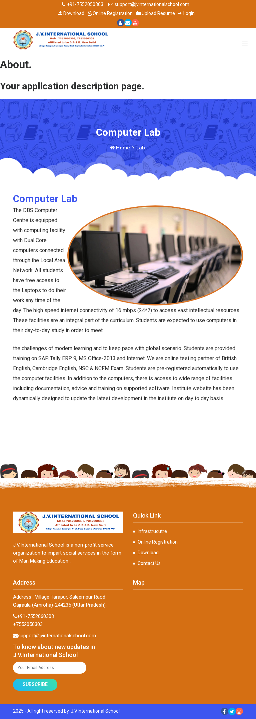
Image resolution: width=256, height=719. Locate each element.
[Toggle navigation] (245, 43)
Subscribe (35, 684)
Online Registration (113, 13)
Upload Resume (158, 13)
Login (189, 13)
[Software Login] (120, 22)
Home (122, 148)
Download (73, 13)
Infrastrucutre (152, 531)
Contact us (149, 563)
